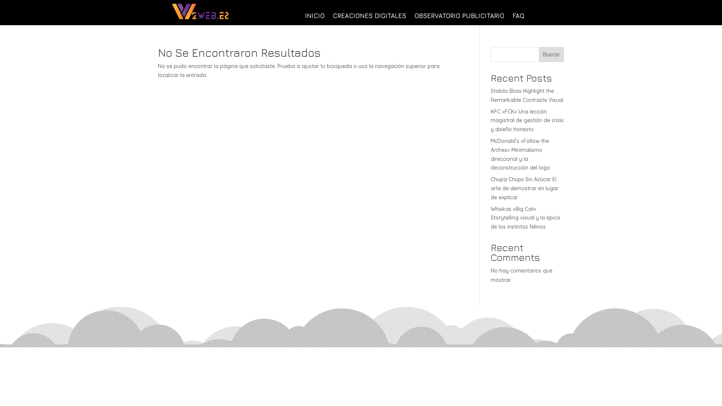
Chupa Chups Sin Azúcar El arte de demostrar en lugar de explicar (524, 188)
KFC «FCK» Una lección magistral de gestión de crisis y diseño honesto (527, 120)
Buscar (551, 54)
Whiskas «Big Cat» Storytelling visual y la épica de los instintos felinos (525, 218)
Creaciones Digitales (369, 16)
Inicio (315, 16)
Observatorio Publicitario (459, 16)
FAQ (518, 16)
